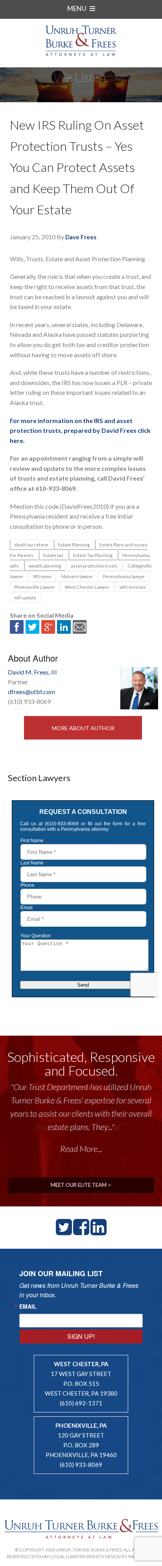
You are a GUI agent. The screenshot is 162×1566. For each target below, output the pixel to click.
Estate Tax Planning (92, 555)
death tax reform (31, 544)
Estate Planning (74, 544)
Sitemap (40, 1556)
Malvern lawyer (77, 576)
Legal (58, 1556)
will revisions (133, 587)
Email (28, 1306)
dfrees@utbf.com (31, 691)
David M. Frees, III (32, 672)
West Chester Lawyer (87, 587)
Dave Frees (80, 237)
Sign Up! (81, 1336)
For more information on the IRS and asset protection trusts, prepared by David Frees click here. (80, 430)
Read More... (81, 1148)
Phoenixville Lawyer (34, 587)
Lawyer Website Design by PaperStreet (112, 1556)
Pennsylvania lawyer (124, 576)
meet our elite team (79, 1185)
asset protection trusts (94, 565)
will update (25, 597)
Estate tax (53, 555)
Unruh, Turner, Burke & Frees (81, 40)
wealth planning (45, 565)
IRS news (42, 576)
